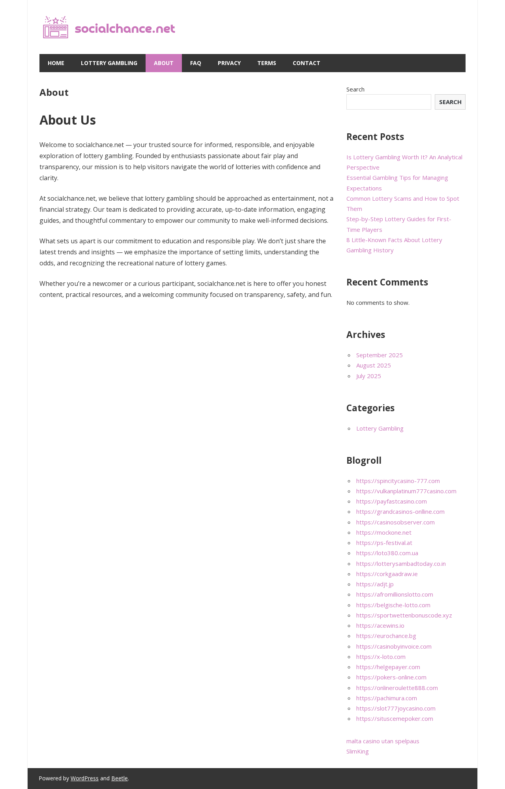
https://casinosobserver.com (395, 522)
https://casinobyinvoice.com (394, 646)
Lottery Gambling (109, 63)
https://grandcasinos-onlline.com (400, 511)
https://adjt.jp (375, 584)
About (164, 63)
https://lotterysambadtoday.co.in (401, 563)
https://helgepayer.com (388, 667)
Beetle (119, 778)
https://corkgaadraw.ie (387, 574)
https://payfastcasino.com (391, 501)
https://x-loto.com (381, 656)
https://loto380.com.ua (387, 553)
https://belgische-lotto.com (393, 605)
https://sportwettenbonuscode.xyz (404, 615)
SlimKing (357, 751)
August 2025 (373, 365)
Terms (266, 63)
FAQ (195, 63)
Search (355, 89)
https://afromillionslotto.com (394, 594)
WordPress (85, 778)
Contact (306, 63)
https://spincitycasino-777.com (398, 481)
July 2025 (368, 376)
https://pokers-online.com (391, 677)
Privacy (229, 63)
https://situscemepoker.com (394, 718)
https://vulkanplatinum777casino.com (406, 491)
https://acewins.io (380, 625)
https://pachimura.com (386, 698)
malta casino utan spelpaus (382, 741)
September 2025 (379, 355)
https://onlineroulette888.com (397, 688)
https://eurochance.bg (386, 636)
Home (56, 63)
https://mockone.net (383, 532)
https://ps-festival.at (384, 543)
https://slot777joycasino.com (396, 708)
